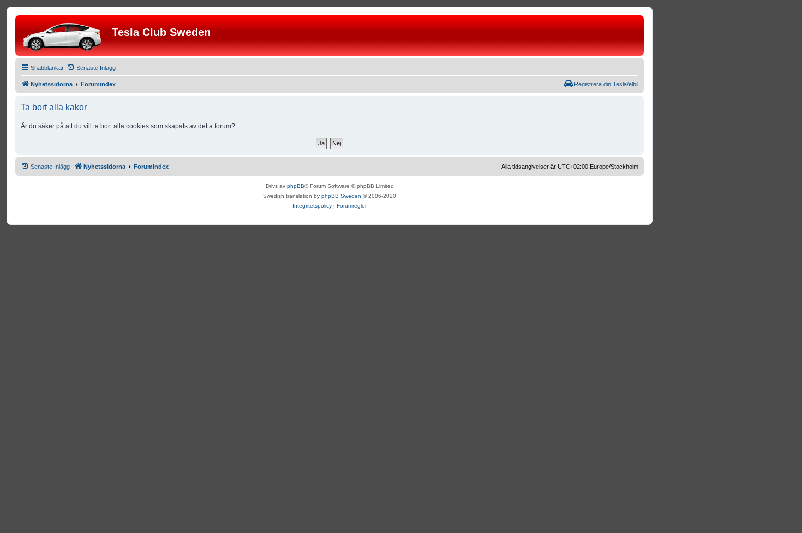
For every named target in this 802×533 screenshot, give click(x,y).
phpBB (295, 186)
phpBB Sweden (341, 196)
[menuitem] (91, 67)
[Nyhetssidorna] (65, 35)
